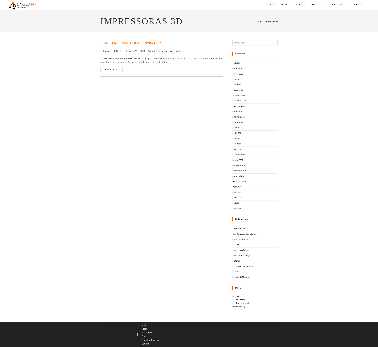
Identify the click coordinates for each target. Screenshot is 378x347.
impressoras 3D (271, 21)
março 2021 (237, 149)
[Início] (254, 21)
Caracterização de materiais (244, 234)
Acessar (235, 296)
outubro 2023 (238, 68)
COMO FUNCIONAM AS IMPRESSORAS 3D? (130, 43)
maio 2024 (236, 63)
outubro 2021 (238, 111)
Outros (179, 51)
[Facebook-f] (260, 334)
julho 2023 (236, 79)
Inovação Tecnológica (136, 51)
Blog (144, 336)
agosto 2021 (237, 122)
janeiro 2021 (237, 160)
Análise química (239, 228)
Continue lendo (113, 69)
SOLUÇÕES (147, 332)
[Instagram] (268, 334)
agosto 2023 (237, 73)
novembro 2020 (239, 170)
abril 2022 (236, 84)
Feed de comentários (241, 303)
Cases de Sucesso (240, 239)
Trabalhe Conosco (150, 340)
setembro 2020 (239, 181)
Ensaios (235, 244)
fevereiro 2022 (238, 95)
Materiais (236, 260)
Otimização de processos (161, 51)
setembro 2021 (239, 116)
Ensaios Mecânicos (240, 250)
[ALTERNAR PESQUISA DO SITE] (368, 5)
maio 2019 (236, 203)
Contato (145, 343)
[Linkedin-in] (251, 334)
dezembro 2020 (239, 165)
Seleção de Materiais (241, 277)
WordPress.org (238, 306)
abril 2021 (236, 143)
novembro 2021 (239, 106)
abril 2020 (236, 192)
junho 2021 (237, 133)
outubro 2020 (238, 176)
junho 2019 (237, 197)
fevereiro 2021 (238, 154)
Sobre (144, 328)
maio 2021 (236, 138)
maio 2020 (236, 186)
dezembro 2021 (239, 100)
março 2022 (237, 90)
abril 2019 (236, 208)
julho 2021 (236, 127)
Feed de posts (238, 299)
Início (144, 325)
